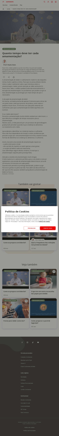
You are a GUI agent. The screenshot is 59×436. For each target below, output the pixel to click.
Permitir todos (47, 228)
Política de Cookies (44, 221)
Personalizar (31, 228)
